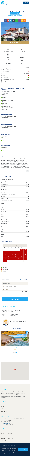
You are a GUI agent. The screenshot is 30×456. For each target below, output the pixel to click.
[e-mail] (22, 20)
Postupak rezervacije (6, 431)
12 (11, 254)
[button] (26, 254)
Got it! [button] (23, 449)
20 (15, 256)
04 (8, 252)
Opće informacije (6, 440)
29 (21, 258)
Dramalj (4, 406)
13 (15, 254)
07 (18, 252)
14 (18, 254)
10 (5, 254)
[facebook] (5, 20)
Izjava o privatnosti (6, 435)
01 (21, 249)
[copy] (24, 20)
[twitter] (10, 20)
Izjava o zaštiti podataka (7, 438)
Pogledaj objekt (15, 13)
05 (11, 252)
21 (18, 256)
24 (5, 258)
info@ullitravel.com (14, 314)
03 (5, 252)
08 (21, 252)
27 (15, 258)
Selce (3, 408)
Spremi (21, 279)
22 (21, 256)
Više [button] (27, 170)
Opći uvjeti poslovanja (7, 433)
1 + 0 (6, 289)
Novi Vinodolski (5, 413)
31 (5, 260)
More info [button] (9, 453)
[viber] (19, 20)
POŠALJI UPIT (15, 299)
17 (5, 256)
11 (8, 254)
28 (18, 258)
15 (21, 254)
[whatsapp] (16, 20)
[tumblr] (13, 20)
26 (11, 258)
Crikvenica (4, 404)
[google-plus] (8, 20)
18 (8, 256)
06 (15, 252)
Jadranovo (4, 411)
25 (8, 258)
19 (11, 256)
